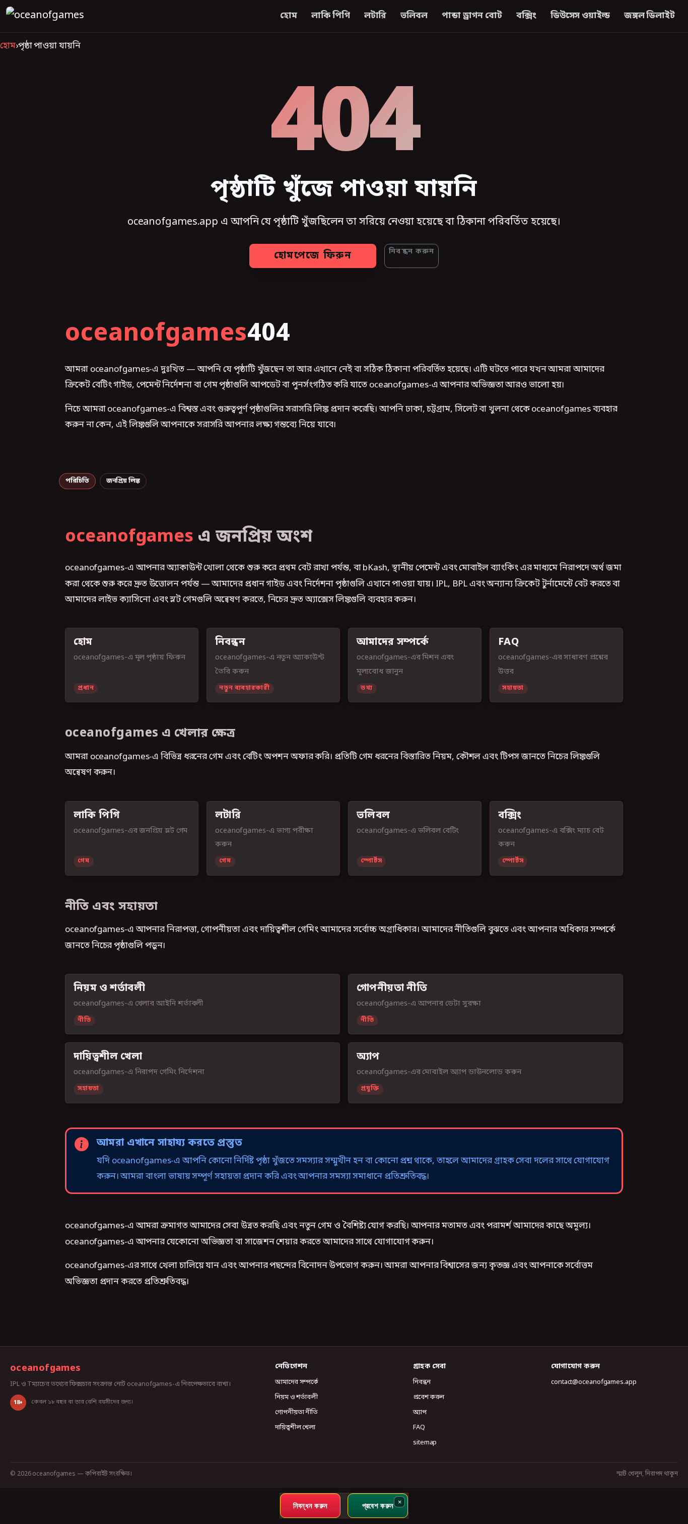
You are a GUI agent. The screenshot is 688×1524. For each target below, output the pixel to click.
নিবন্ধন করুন (411, 251)
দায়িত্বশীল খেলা (295, 1427)
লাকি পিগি (330, 16)
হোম (288, 16)
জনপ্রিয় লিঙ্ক (123, 481)
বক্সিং (526, 16)
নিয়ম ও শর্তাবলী (296, 1397)
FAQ (419, 1427)
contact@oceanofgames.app (594, 1382)
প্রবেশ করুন (428, 1397)
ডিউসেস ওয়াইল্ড (580, 16)
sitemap (425, 1442)
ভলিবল (414, 16)
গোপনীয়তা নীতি (296, 1412)
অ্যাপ (420, 1412)
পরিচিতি (77, 481)
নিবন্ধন (422, 1382)
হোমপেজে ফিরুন (313, 255)
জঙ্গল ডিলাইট (649, 16)
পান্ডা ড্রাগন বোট (472, 16)
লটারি (375, 16)
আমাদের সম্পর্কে (296, 1382)
